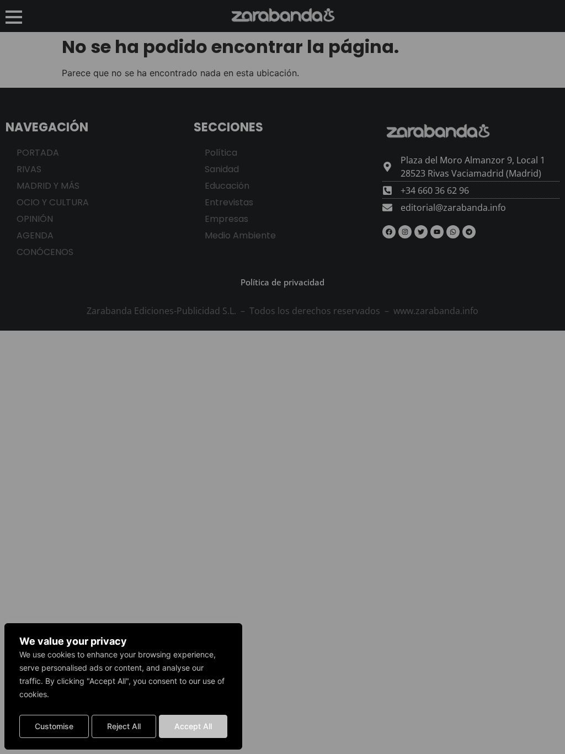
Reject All (124, 726)
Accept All (193, 726)
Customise (54, 726)
